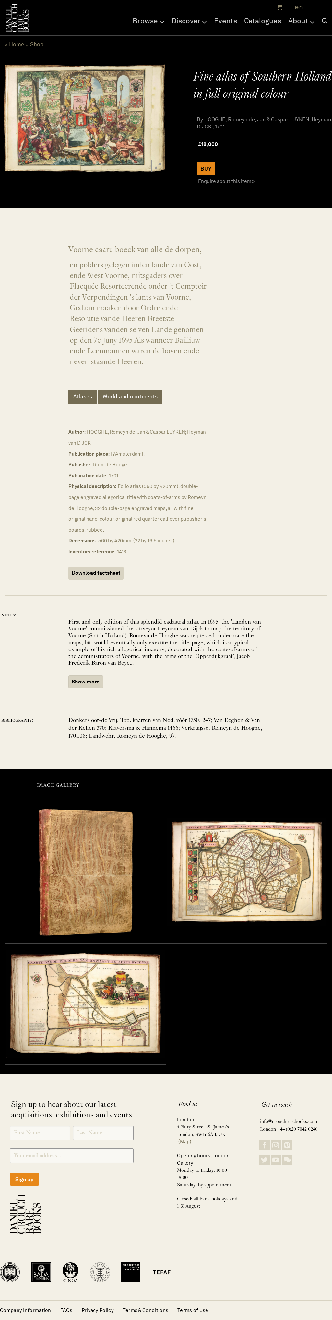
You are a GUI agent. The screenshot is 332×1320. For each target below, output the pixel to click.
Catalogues (262, 20)
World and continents (130, 397)
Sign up (24, 1179)
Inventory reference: (92, 552)
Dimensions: (82, 541)
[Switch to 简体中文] (312, 7)
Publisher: (80, 464)
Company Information (25, 1310)
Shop (36, 44)
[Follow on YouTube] (276, 1160)
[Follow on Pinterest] (287, 1145)
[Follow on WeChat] (287, 1160)
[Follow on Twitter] (264, 1160)
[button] (278, 7)
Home (16, 44)
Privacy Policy (98, 1310)
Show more (86, 682)
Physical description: (92, 486)
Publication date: (88, 475)
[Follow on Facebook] (264, 1145)
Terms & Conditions (145, 1310)
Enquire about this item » (226, 181)
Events (225, 20)
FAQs (66, 1310)
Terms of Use (192, 1310)
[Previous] (11, 118)
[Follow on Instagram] (276, 1145)
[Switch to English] (296, 7)
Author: (77, 432)
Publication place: (89, 454)
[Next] (154, 118)
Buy (206, 168)
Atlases (82, 397)
